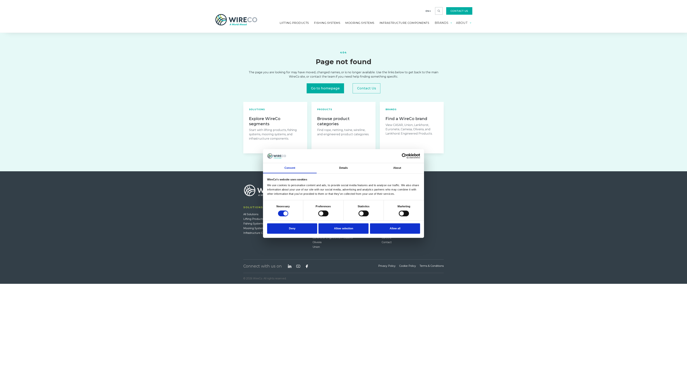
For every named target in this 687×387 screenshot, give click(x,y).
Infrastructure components (404, 23)
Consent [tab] (289, 167)
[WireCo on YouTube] (298, 266)
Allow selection (343, 228)
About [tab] (397, 167)
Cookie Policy (407, 265)
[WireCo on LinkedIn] (290, 266)
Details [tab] (343, 167)
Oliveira (317, 242)
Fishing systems (327, 23)
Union (316, 247)
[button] (428, 11)
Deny (292, 228)
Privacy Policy (387, 265)
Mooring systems (359, 23)
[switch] (323, 213)
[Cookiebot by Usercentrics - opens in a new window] (404, 156)
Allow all (395, 228)
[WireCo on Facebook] (307, 266)
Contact (387, 242)
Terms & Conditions (432, 265)
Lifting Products (294, 23)
